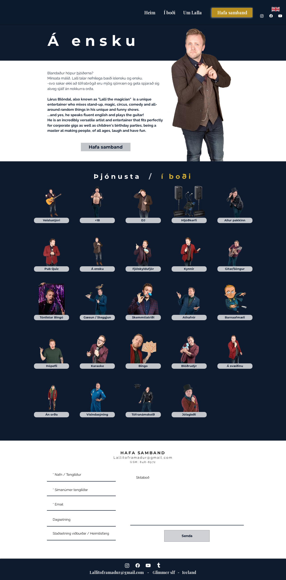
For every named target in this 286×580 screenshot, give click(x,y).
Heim (149, 12)
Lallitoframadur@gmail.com (143, 458)
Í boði (169, 12)
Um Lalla (192, 12)
